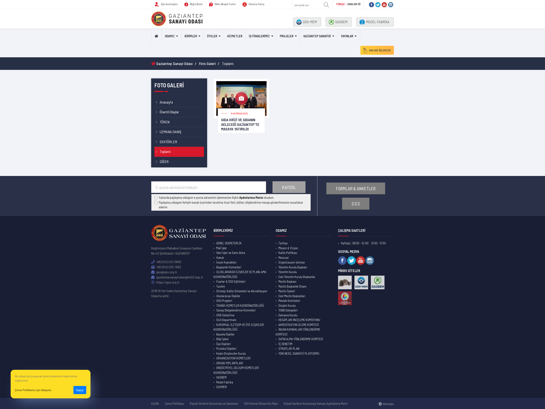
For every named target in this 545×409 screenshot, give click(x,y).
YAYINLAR (347, 36)
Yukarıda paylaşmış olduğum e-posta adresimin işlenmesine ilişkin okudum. (216, 197)
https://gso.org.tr (167, 282)
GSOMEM (221, 387)
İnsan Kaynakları (226, 262)
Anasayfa (166, 102)
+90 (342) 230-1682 (168, 267)
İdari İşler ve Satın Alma (230, 253)
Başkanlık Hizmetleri (228, 267)
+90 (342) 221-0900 (168, 262)
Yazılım (220, 286)
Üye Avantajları (169, 4)
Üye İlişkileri (223, 344)
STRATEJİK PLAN (288, 348)
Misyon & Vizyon (288, 248)
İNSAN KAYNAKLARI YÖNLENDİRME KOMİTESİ (298, 331)
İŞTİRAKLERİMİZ (259, 36)
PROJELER (286, 36)
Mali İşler (221, 248)
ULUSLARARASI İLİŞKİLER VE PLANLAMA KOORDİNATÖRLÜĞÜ (240, 274)
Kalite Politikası (287, 253)
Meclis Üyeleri (286, 291)
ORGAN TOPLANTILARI (229, 363)
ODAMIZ (170, 36)
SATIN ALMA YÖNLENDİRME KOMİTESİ (300, 339)
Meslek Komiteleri (289, 300)
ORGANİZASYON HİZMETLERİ (233, 358)
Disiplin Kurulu (287, 305)
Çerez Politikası (174, 403)
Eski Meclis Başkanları (291, 296)
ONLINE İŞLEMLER (380, 50)
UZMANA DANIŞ (170, 132)
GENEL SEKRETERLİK (229, 243)
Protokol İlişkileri (226, 348)
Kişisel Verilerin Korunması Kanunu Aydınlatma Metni (315, 403)
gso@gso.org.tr (166, 272)
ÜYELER (212, 36)
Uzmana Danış (256, 4)
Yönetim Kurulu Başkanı (292, 267)
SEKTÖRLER (168, 142)
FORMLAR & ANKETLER (356, 188)
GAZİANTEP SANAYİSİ (317, 36)
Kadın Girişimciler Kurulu (231, 353)
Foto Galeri (207, 63)
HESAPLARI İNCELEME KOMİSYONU (299, 320)
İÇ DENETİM (285, 344)
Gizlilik (155, 403)
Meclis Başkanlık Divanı (292, 286)
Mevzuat (283, 257)
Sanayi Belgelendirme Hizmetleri (236, 310)
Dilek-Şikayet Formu (225, 4)
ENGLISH (352, 4)
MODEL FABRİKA (377, 22)
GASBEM (341, 22)
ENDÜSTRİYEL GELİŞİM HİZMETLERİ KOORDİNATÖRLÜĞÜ (236, 370)
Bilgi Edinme (195, 4)
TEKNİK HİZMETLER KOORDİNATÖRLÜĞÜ (240, 305)
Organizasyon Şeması (291, 262)
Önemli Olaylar (169, 112)
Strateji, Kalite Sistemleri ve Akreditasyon (241, 291)
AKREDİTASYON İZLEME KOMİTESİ (298, 325)
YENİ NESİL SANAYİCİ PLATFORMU (298, 353)
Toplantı (165, 151)
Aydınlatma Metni (251, 197)
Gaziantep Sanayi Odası (174, 63)
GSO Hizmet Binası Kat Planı (261, 403)
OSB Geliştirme (225, 315)
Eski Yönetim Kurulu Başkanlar (296, 277)
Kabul (79, 390)
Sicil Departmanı (226, 320)
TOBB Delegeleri (288, 310)
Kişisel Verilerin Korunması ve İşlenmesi (214, 403)
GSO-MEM (310, 22)
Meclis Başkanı (287, 281)
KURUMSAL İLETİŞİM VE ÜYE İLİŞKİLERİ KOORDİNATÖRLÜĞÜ (239, 327)
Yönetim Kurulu (287, 272)
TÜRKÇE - (341, 4)
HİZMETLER (234, 36)
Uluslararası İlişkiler (228, 296)
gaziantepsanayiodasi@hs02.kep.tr (179, 277)
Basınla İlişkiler (225, 334)
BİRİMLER (191, 36)
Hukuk (220, 257)
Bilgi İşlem (222, 339)
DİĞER (164, 161)
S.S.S (356, 203)
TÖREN (164, 122)
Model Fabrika (224, 382)
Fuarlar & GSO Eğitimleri (230, 281)
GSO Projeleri (224, 300)
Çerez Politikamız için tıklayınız (33, 390)
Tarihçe (283, 243)
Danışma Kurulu (287, 315)
